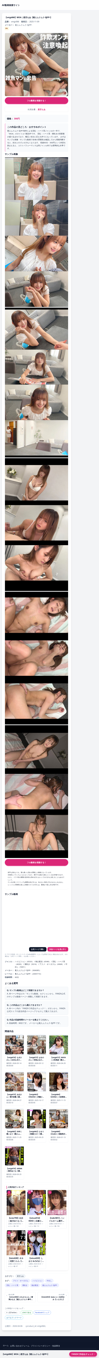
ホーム (6, 1345)
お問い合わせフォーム (19, 1345)
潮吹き (24, 1285)
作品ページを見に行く (57, 949)
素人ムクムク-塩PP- (49, 1285)
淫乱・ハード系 (12, 1285)
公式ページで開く (38, 949)
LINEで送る (26, 1312)
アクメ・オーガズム (20, 1280)
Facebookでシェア (42, 1312)
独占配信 (35, 1285)
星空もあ (42, 109)
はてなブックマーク (14, 1317)
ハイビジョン (37, 1280)
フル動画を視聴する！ (36, 100)
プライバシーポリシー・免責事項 (45, 1345)
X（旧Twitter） (12, 1312)
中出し (49, 1280)
